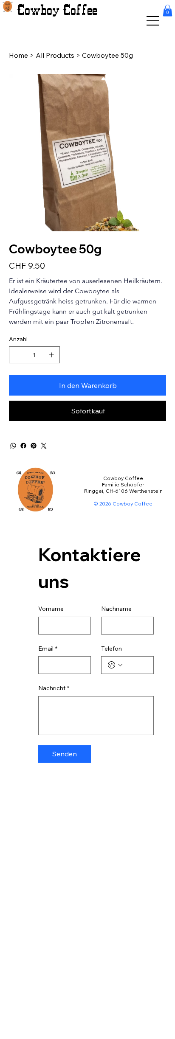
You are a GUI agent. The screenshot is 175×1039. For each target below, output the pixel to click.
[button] (167, 10)
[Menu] (153, 20)
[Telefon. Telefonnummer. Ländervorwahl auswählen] (115, 665)
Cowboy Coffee (57, 10)
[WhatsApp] (13, 445)
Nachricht (53, 688)
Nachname (116, 608)
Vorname (51, 608)
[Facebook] (23, 445)
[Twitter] (44, 445)
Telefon (111, 648)
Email (47, 648)
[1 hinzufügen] (51, 354)
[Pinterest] (33, 445)
